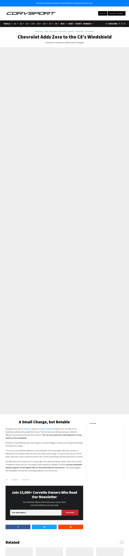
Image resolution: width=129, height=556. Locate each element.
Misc (63, 24)
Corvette (71, 31)
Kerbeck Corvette (45, 429)
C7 (50, 24)
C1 (15, 24)
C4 (33, 24)
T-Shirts (78, 24)
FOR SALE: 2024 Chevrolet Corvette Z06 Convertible (107, 440)
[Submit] (70, 527)
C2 (21, 24)
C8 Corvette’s (26, 429)
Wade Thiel (39, 31)
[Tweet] (44, 527)
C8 (56, 24)
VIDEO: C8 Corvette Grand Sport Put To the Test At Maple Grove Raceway (109, 430)
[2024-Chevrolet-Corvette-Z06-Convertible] (92, 440)
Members (87, 24)
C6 (44, 24)
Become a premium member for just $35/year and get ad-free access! (64, 3)
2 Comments (89, 31)
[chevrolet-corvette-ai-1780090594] (92, 459)
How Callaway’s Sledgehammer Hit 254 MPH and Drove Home (109, 459)
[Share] (18, 527)
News (70, 24)
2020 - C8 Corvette (51, 31)
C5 (38, 24)
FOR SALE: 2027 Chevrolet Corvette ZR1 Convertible (107, 450)
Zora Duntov (25, 479)
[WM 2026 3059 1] (92, 471)
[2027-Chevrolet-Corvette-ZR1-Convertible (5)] (92, 449)
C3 (27, 24)
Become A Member (116, 13)
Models (7, 24)
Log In (102, 13)
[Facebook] (119, 23)
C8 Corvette (62, 31)
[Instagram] (121, 23)
